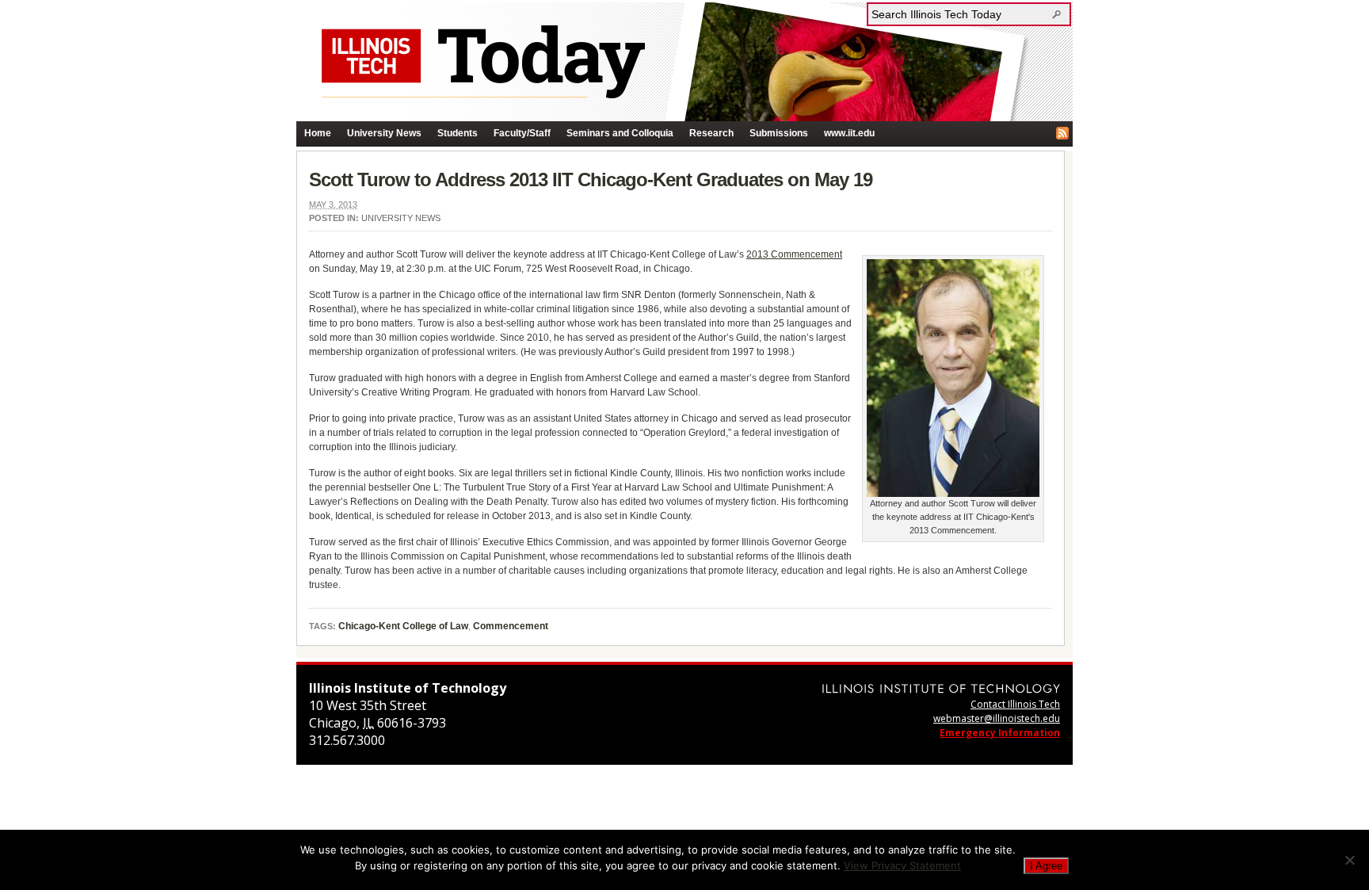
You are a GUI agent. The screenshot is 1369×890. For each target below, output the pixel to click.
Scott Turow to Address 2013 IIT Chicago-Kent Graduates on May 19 (590, 179)
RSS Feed (1062, 133)
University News (384, 133)
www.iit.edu (849, 133)
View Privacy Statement (902, 865)
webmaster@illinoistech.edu (996, 718)
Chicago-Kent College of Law (403, 626)
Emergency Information (1000, 732)
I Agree (1046, 866)
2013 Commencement (794, 254)
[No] (1349, 860)
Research (711, 133)
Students (457, 133)
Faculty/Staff (522, 133)
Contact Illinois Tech (1015, 704)
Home (317, 133)
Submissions (778, 133)
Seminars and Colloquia (619, 133)
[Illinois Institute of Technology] (941, 688)
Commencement (510, 626)
